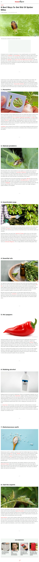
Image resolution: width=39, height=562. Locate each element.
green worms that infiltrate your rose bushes (24, 59)
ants (11, 453)
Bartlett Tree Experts (20, 511)
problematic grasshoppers (25, 117)
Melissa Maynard (4, 12)
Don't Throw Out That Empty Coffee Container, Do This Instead (33, 553)
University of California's (21, 172)
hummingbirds (17, 55)
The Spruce (8, 228)
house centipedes (15, 117)
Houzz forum (5, 405)
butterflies (10, 55)
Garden (2, 5)
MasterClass (17, 395)
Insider (10, 456)
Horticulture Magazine (9, 241)
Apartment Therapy (20, 233)
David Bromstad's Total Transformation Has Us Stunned (14, 553)
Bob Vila (6, 120)
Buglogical (8, 182)
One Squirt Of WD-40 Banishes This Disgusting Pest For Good (24, 553)
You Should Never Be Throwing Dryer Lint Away (5, 552)
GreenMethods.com (25, 180)
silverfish (18, 453)
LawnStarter (3, 126)
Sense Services (4, 517)
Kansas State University (19, 84)
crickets (33, 117)
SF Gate (31, 342)
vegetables (9, 59)
